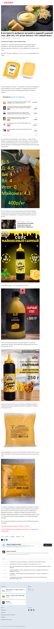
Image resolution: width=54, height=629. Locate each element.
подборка (12, 536)
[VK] (7, 540)
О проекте (3, 610)
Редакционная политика (6, 619)
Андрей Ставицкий (6, 38)
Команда (3, 617)
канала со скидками (17, 97)
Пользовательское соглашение (8, 614)
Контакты (3, 612)
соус (23, 536)
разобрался (21, 53)
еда (2, 536)
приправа (18, 536)
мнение (6, 536)
